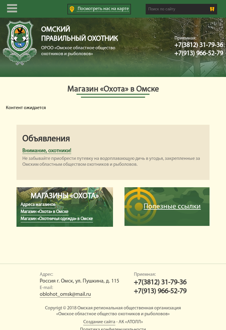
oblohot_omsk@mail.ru (65, 294)
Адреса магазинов (38, 205)
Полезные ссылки (172, 206)
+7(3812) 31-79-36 (199, 45)
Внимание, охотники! (46, 151)
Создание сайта (99, 322)
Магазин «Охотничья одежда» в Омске (57, 219)
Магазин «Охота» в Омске (45, 212)
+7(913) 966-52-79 (199, 53)
